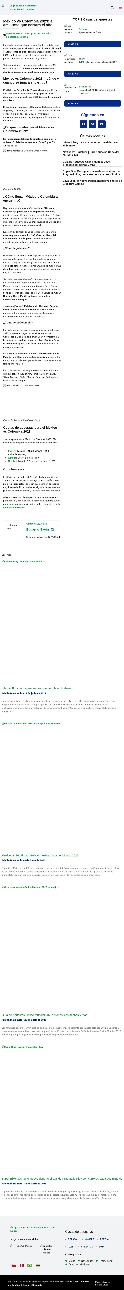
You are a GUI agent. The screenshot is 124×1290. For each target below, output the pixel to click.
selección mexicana (14, 507)
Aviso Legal (72, 1281)
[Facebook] (83, 124)
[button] (112, 7)
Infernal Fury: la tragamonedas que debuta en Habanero (38, 688)
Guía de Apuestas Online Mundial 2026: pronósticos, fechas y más (44, 1015)
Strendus (87, 1246)
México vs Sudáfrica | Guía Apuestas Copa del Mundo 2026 (40, 855)
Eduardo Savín (37, 529)
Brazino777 (85, 86)
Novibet (12, 461)
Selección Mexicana (17, 36)
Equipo (26, 1285)
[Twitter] (92, 124)
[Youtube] (102, 124)
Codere (12, 450)
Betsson (83, 29)
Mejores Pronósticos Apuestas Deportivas (29, 33)
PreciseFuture (101, 1284)
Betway (104, 1239)
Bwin (101, 1246)
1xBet (82, 58)
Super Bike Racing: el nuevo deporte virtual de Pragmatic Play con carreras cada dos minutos (62, 1178)
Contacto (37, 1285)
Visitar (73, 44)
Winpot (12, 457)
